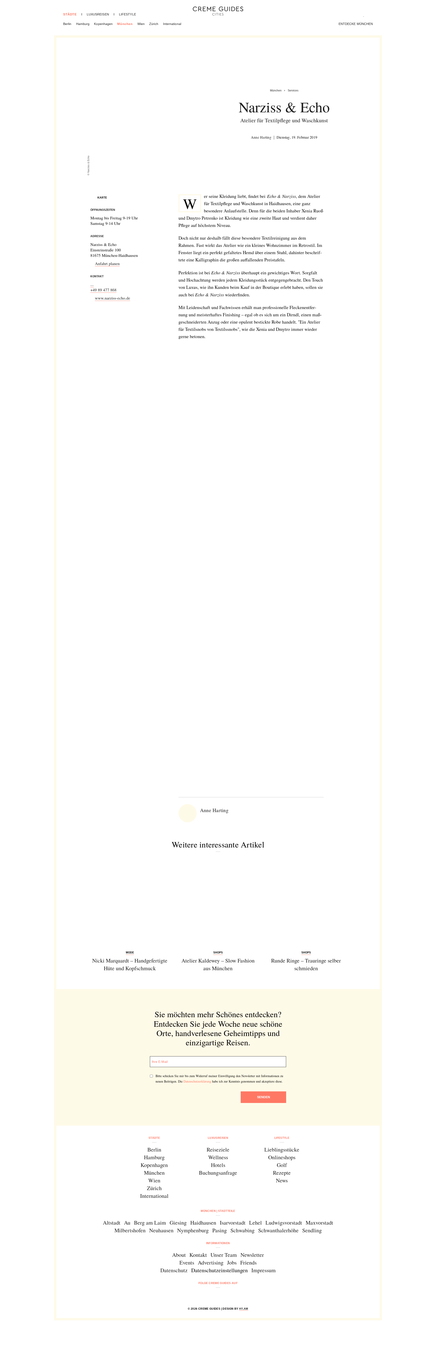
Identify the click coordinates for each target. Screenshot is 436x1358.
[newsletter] (235, 1295)
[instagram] (212, 1295)
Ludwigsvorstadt (283, 1222)
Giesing (178, 1222)
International (172, 24)
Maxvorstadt (319, 1222)
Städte (70, 14)
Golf (282, 1165)
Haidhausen (203, 1222)
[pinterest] (224, 1295)
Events (186, 1262)
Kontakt (198, 1254)
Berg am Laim (150, 1222)
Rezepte (282, 1172)
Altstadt (111, 1222)
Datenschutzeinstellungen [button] (219, 1270)
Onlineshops (281, 1157)
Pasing (219, 1230)
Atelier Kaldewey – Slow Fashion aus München (218, 964)
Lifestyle (127, 14)
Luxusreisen (98, 14)
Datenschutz (174, 1270)
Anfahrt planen (107, 263)
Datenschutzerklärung (197, 1081)
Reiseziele (218, 1149)
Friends (248, 1262)
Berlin (67, 24)
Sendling (312, 1230)
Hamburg (83, 24)
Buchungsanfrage (218, 1172)
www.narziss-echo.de (112, 298)
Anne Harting (261, 137)
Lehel (255, 1222)
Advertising (210, 1262)
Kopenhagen (103, 24)
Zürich (154, 24)
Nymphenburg (193, 1230)
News (282, 1180)
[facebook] (200, 1295)
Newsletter (252, 1254)
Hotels (218, 1165)
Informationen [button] (218, 1243)
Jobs (232, 1262)
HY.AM (243, 1308)
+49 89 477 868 (103, 289)
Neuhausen (161, 1230)
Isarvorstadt (232, 1222)
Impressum (263, 1270)
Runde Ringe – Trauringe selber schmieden (306, 964)
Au (127, 1222)
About (179, 1254)
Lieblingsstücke (281, 1149)
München (125, 24)
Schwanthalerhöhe (278, 1230)
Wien (141, 24)
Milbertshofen (130, 1230)
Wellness (218, 1157)
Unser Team (224, 1254)
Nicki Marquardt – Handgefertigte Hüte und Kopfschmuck (129, 964)
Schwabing (242, 1230)
